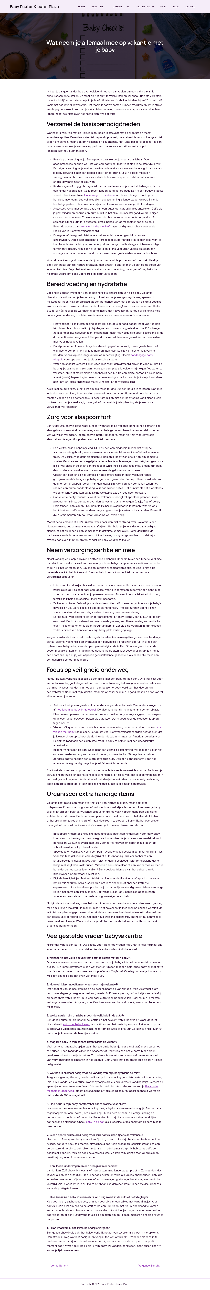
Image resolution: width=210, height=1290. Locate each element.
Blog (176, 6)
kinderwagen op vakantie (99, 195)
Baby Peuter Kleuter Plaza (34, 6)
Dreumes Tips (121, 6)
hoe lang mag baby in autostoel (76, 709)
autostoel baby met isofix (96, 226)
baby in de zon (95, 1121)
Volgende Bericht (150, 1265)
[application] (104, 6)
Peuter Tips (143, 6)
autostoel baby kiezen (76, 1024)
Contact (191, 6)
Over (163, 6)
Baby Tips (97, 6)
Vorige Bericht (57, 1265)
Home (81, 6)
